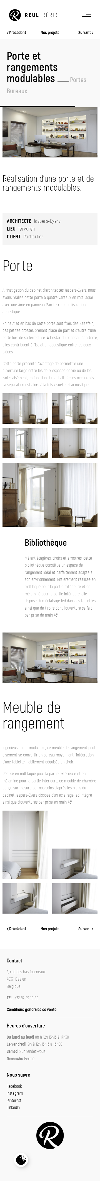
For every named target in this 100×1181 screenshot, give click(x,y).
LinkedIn (13, 1107)
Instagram (15, 1093)
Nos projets (50, 32)
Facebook (14, 1086)
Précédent (17, 32)
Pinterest (14, 1100)
